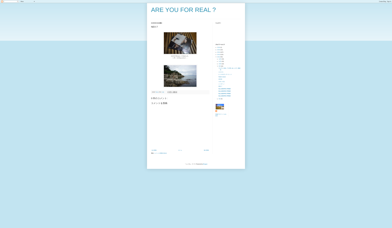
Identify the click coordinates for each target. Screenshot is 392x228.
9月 (220, 66)
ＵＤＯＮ (220, 72)
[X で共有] (172, 92)
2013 (218, 54)
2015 (218, 49)
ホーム (180, 150)
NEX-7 (220, 86)
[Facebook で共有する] (174, 92)
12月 (220, 59)
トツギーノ (221, 84)
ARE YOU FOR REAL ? (183, 9)
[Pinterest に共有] (176, 92)
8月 (220, 99)
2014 (218, 52)
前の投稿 (206, 150)
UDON (220, 79)
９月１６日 (221, 81)
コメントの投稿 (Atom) (160, 153)
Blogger (205, 164)
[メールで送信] (168, 92)
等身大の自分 (222, 77)
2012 (218, 57)
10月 (220, 64)
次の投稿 (154, 150)
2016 (218, 47)
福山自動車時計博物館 (224, 88)
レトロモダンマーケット (225, 74)
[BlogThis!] (170, 92)
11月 (220, 61)
